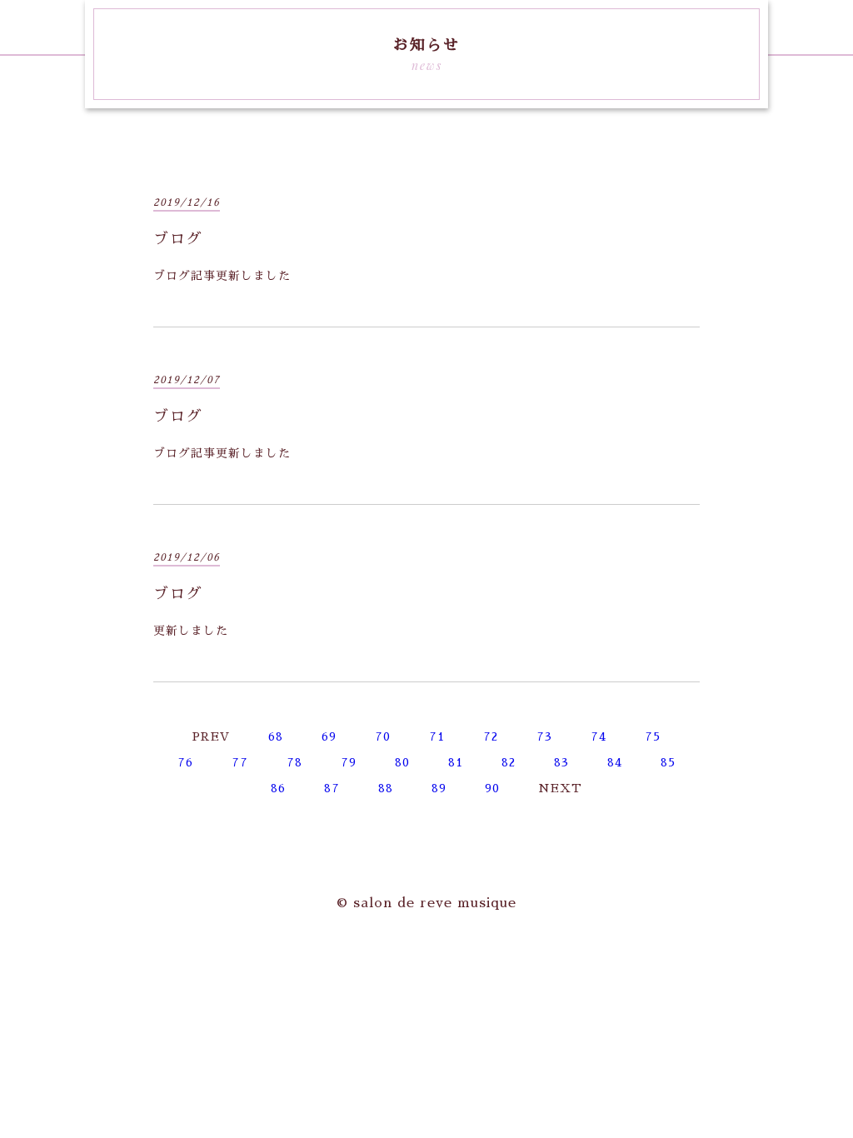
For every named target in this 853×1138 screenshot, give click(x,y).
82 (508, 762)
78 (294, 762)
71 (437, 736)
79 (349, 762)
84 (614, 762)
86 (278, 788)
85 (668, 762)
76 (185, 762)
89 (438, 788)
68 (275, 736)
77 (240, 762)
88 (385, 788)
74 (598, 736)
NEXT (560, 788)
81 (455, 762)
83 (561, 762)
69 (329, 736)
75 (653, 736)
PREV (211, 736)
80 (402, 762)
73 (544, 736)
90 (492, 788)
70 (383, 736)
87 (332, 788)
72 (490, 736)
